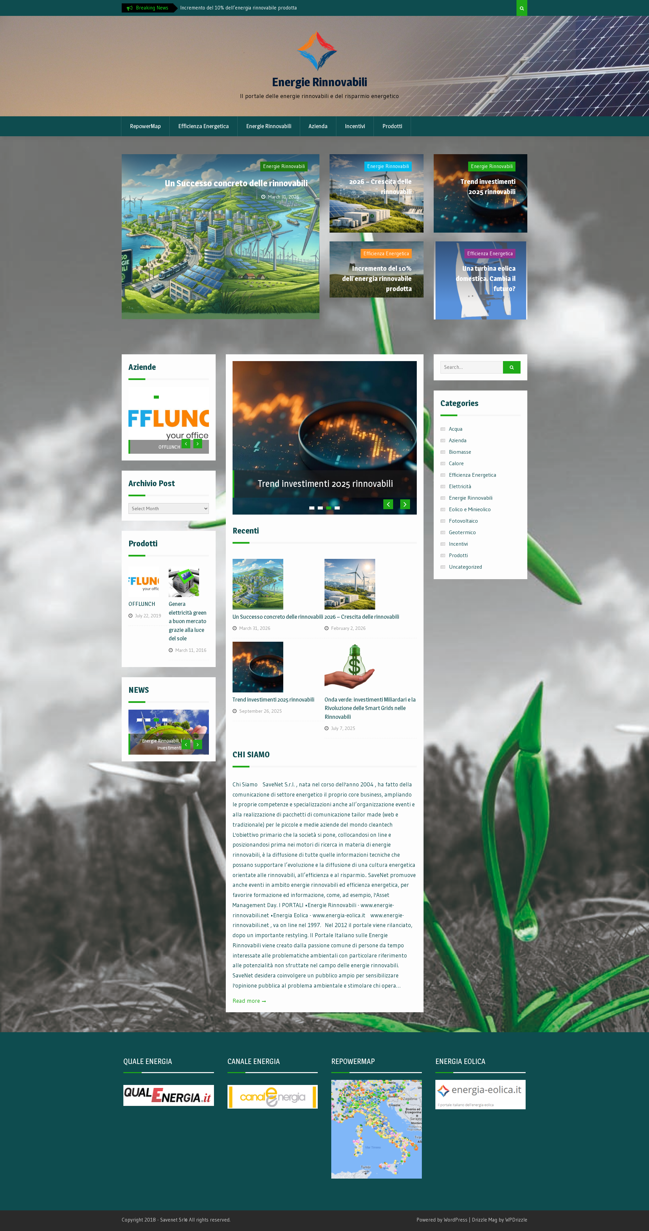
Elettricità (460, 486)
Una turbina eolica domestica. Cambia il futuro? (485, 278)
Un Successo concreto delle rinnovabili (264, 7)
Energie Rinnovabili (319, 82)
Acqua (455, 428)
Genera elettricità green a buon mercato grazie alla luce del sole (188, 621)
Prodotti (392, 126)
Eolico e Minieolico (470, 509)
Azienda (318, 126)
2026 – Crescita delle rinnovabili (361, 616)
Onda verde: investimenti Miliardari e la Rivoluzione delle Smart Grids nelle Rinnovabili (370, 708)
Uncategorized (465, 566)
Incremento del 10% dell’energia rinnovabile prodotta (377, 278)
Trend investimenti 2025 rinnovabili (325, 483)
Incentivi (355, 126)
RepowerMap (145, 126)
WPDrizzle (516, 1219)
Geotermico (462, 532)
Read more (246, 1000)
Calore (456, 463)
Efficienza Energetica (203, 126)
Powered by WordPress (441, 1219)
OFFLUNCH (169, 447)
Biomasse (460, 451)
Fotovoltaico (463, 520)
